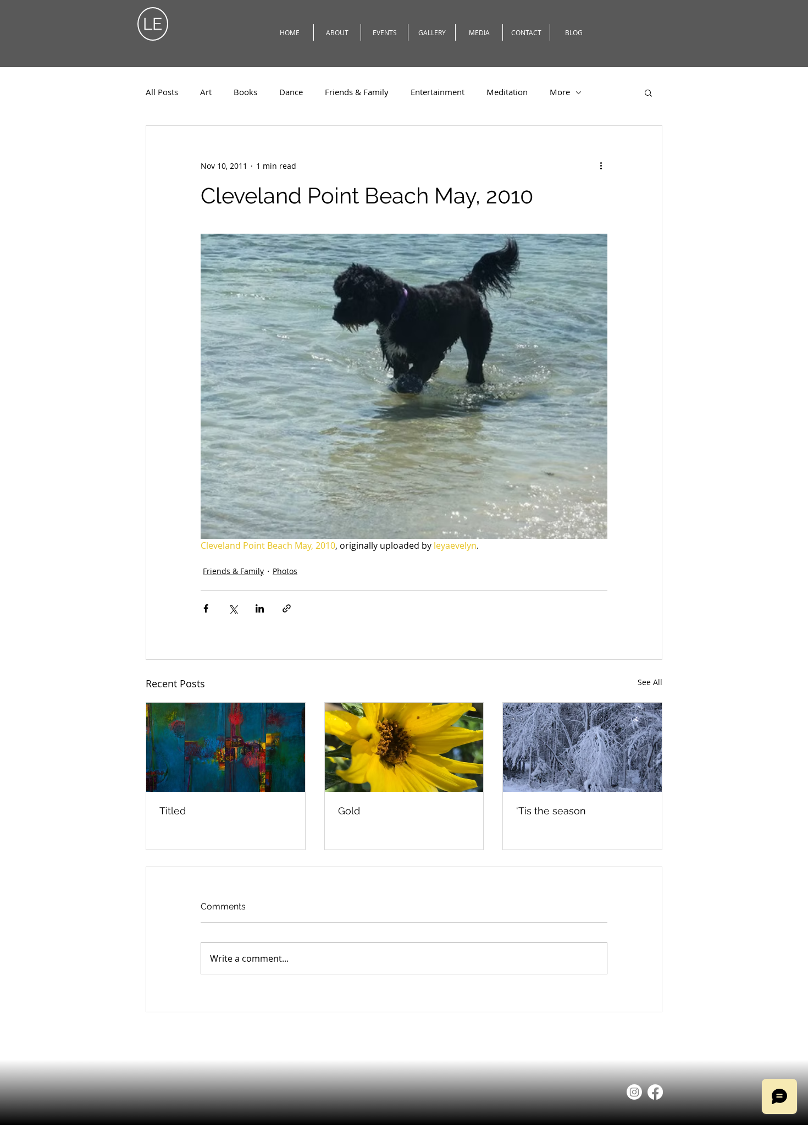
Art (206, 92)
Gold (349, 811)
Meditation (507, 92)
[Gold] (404, 747)
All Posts (162, 92)
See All (650, 682)
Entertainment (437, 92)
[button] (648, 92)
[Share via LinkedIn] (259, 608)
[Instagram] (634, 1092)
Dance (291, 92)
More (560, 92)
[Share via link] (286, 608)
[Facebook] (655, 1092)
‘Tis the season (551, 811)
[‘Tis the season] (582, 747)
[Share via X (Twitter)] (233, 608)
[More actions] (600, 165)
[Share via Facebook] (206, 608)
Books (245, 92)
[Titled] (225, 747)
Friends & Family (357, 92)
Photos (285, 571)
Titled (172, 811)
